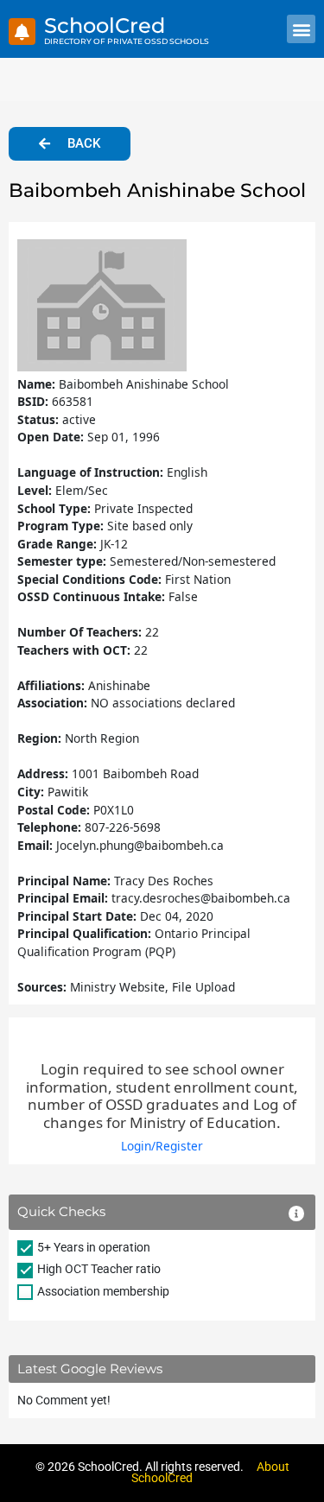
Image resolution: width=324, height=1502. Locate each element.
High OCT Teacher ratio (99, 1269)
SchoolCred (104, 25)
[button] (301, 29)
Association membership (103, 1291)
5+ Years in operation (93, 1247)
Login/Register (162, 1146)
